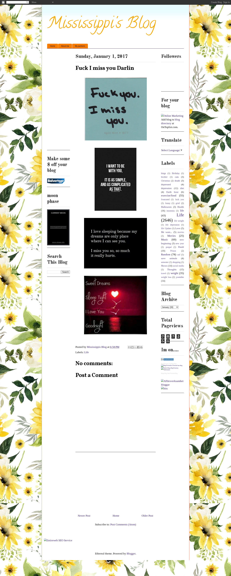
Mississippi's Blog (101, 24)
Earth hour (172, 192)
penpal (169, 247)
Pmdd (181, 247)
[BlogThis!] (132, 347)
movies (181, 232)
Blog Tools (167, 373)
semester (165, 262)
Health (180, 207)
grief (178, 203)
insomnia (171, 211)
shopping (177, 262)
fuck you (179, 199)
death (177, 180)
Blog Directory (165, 364)
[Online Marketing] (172, 115)
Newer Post (84, 515)
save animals (169, 258)
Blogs (162, 373)
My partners (80, 46)
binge (163, 173)
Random (165, 254)
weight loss (166, 277)
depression (166, 188)
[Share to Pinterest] (141, 347)
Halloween (166, 207)
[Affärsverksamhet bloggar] (172, 384)
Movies (171, 235)
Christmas (165, 181)
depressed (166, 184)
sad (178, 254)
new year (180, 243)
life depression (172, 225)
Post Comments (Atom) (123, 524)
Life (86, 352)
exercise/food (168, 195)
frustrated (165, 199)
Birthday (176, 173)
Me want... (166, 232)
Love (177, 228)
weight (174, 273)
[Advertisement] (115, 481)
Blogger (131, 553)
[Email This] (129, 347)
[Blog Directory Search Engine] (172, 369)
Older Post (147, 515)
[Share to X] (135, 347)
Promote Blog (173, 373)
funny (167, 203)
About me (65, 46)
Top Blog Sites (173, 364)
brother (164, 177)
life (182, 210)
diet (182, 188)
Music (164, 239)
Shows (164, 265)
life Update (166, 228)
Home (52, 46)
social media (178, 266)
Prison (173, 251)
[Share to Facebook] (138, 347)
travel (163, 273)
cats (177, 176)
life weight (179, 221)
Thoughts (171, 269)
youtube (180, 277)
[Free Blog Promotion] (171, 365)
